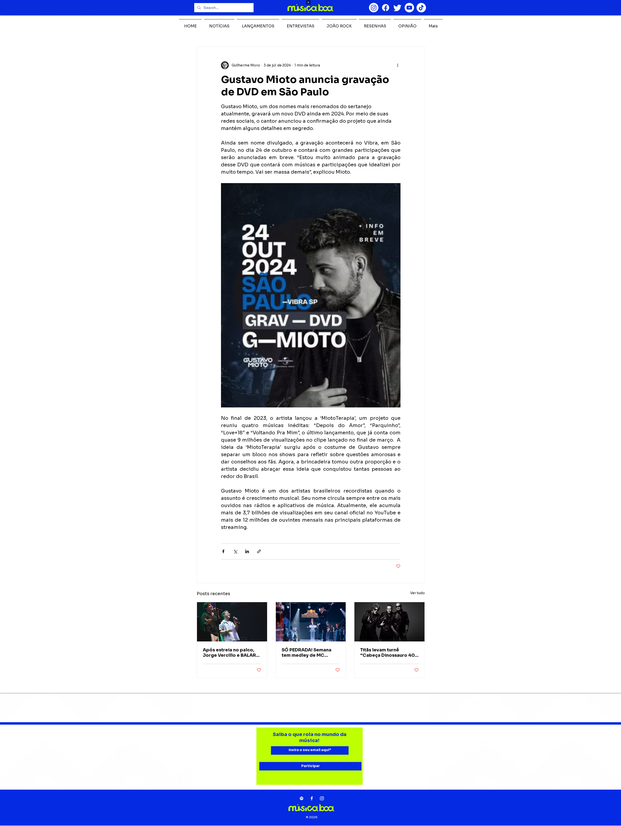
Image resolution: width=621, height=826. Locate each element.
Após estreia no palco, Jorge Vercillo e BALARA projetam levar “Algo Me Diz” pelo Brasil (231, 652)
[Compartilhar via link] (259, 551)
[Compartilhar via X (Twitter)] (235, 551)
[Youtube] (409, 7)
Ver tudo (417, 593)
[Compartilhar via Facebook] (223, 551)
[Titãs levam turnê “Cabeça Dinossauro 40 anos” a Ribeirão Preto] (389, 621)
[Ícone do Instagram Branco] (322, 798)
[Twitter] (397, 7)
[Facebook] (385, 7)
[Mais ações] (397, 65)
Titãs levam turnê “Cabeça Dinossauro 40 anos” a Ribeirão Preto (387, 652)
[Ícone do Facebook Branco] (311, 798)
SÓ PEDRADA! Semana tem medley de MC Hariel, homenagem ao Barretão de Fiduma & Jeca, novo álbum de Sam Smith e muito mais (310, 652)
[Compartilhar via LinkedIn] (247, 551)
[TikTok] (421, 7)
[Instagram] (373, 7)
